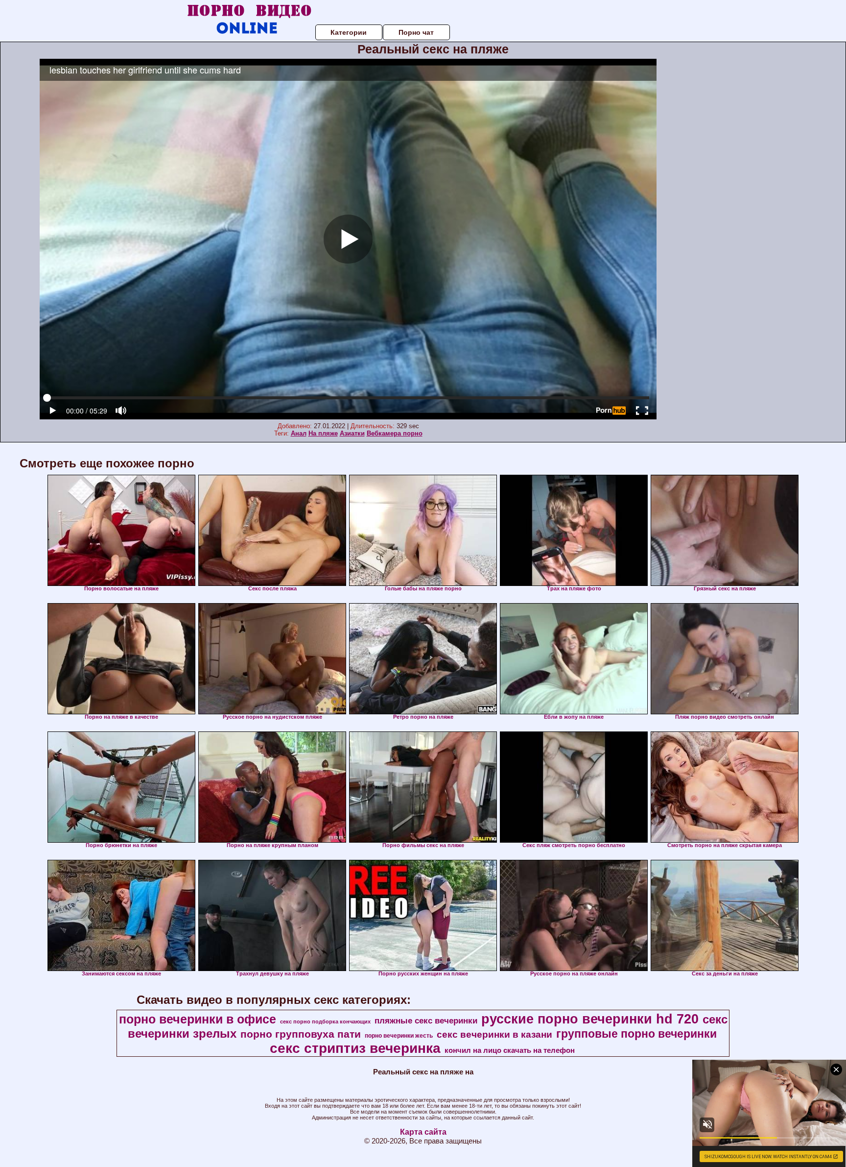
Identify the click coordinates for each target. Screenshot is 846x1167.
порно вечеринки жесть (399, 1035)
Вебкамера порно (395, 433)
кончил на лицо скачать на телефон (510, 1050)
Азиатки (352, 433)
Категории (348, 32)
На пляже (323, 433)
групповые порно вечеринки (636, 1033)
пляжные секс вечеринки (426, 1020)
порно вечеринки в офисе (197, 1019)
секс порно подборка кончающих (325, 1021)
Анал (298, 433)
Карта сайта (423, 1132)
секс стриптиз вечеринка (355, 1048)
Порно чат (416, 32)
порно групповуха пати (300, 1034)
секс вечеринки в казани (494, 1034)
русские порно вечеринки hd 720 (590, 1019)
